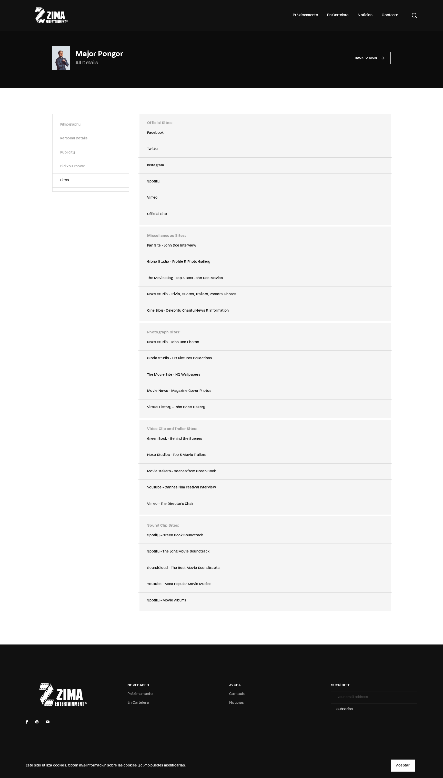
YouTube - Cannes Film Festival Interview (181, 487)
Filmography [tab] (70, 125)
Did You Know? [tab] (72, 166)
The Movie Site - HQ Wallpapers (173, 375)
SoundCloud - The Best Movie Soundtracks (183, 568)
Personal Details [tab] (74, 138)
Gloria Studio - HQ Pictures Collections (179, 358)
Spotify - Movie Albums (166, 600)
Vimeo (152, 198)
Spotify (153, 181)
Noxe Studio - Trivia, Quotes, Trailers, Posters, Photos (191, 294)
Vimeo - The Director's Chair (170, 504)
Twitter (153, 149)
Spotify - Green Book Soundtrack (175, 535)
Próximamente (305, 15)
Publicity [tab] (67, 153)
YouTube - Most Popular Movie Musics (179, 584)
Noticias (365, 15)
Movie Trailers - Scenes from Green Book (181, 471)
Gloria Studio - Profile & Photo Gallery (178, 262)
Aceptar (403, 765)
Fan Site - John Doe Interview (171, 246)
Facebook (155, 133)
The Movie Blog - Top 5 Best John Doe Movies (185, 278)
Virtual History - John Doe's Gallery (176, 407)
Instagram (155, 165)
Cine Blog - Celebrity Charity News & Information (188, 311)
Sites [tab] (64, 180)
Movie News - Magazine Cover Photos (179, 391)
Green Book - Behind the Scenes (174, 439)
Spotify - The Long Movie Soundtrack (178, 552)
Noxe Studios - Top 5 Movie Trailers (176, 455)
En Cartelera (337, 15)
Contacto (390, 15)
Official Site (157, 214)
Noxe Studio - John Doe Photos (173, 342)
